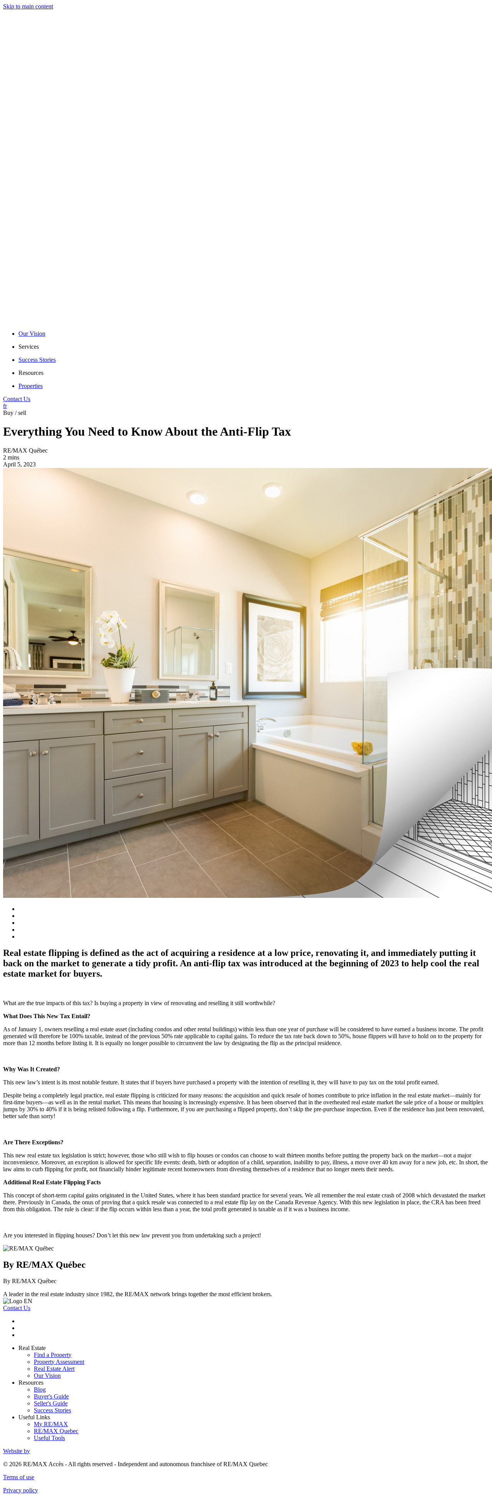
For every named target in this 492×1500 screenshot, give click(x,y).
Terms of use (18, 1477)
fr (5, 406)
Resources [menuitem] (30, 373)
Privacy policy (20, 1490)
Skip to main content (28, 6)
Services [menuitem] (28, 346)
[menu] (253, 346)
